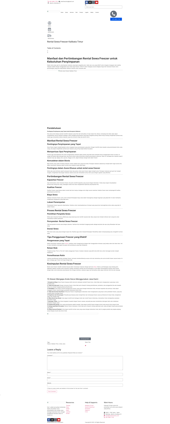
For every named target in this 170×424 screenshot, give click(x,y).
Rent (77, 12)
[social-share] (104, 344)
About (66, 12)
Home (62, 12)
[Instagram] (90, 2)
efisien (95, 266)
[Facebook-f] (48, 419)
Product (81, 12)
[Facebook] (86, 2)
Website (49, 383)
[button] (103, 5)
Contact (97, 12)
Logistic (86, 12)
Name (49, 372)
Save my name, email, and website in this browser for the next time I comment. (68, 388)
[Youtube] (96, 2)
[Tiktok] (93, 2)
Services (72, 12)
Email (49, 377)
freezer (66, 243)
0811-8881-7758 (116, 19)
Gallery (91, 12)
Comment (50, 355)
